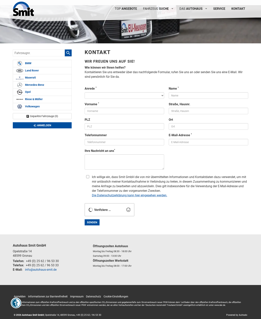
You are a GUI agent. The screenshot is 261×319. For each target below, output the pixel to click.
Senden (92, 222)
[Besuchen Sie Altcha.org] (128, 210)
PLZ (87, 119)
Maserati (30, 77)
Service (219, 9)
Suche (156, 9)
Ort (171, 119)
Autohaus (191, 9)
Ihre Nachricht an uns (100, 151)
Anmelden (20, 296)
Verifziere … (102, 210)
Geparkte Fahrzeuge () (44, 116)
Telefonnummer (96, 135)
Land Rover (31, 70)
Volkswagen (32, 106)
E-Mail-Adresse (180, 135)
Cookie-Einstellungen (116, 296)
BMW (27, 63)
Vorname (92, 104)
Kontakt (238, 9)
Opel (27, 92)
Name (174, 88)
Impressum (76, 296)
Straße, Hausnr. (179, 104)
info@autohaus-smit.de (41, 269)
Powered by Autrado (236, 315)
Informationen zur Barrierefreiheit (48, 296)
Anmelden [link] (44, 125)
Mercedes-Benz (34, 85)
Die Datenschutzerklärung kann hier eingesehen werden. (129, 195)
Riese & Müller (33, 99)
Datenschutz (93, 296)
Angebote (126, 9)
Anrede (90, 88)
